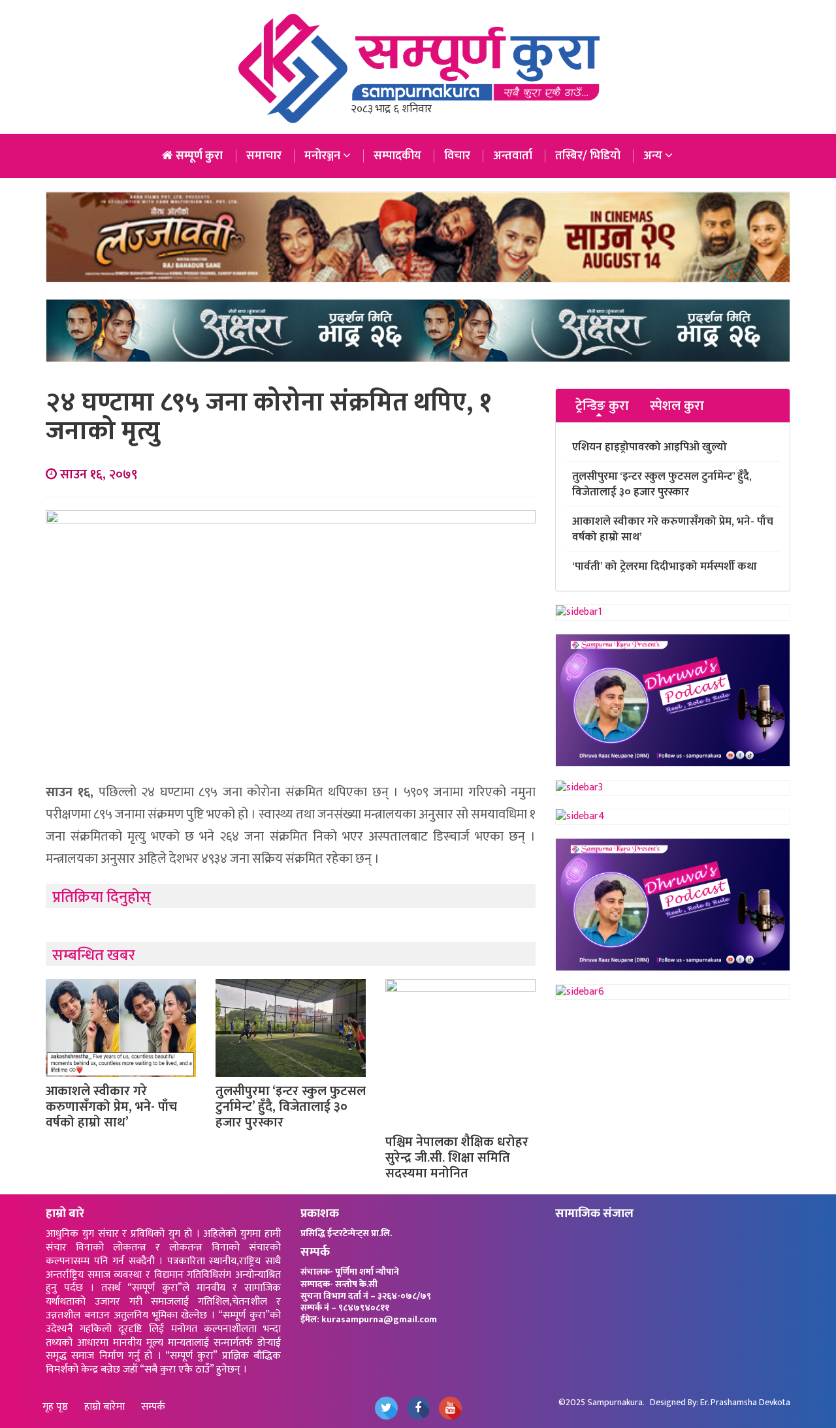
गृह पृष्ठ (55, 1407)
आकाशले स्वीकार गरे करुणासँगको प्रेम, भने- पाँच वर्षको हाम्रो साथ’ (111, 1107)
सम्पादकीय (397, 156)
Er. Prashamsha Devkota (745, 1402)
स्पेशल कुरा (677, 406)
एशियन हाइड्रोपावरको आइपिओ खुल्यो (649, 447)
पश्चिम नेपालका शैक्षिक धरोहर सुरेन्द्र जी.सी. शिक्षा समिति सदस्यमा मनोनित (456, 1158)
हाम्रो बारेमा (104, 1407)
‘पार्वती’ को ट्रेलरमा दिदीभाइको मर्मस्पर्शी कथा (664, 566)
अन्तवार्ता (512, 156)
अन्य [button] (654, 156)
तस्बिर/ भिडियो (587, 156)
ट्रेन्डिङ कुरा (602, 406)
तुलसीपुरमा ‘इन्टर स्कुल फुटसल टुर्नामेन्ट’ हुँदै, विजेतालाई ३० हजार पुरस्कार (291, 1107)
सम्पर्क (153, 1407)
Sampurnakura (615, 1402)
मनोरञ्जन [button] (323, 156)
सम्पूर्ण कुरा (198, 156)
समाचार (263, 156)
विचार (457, 156)
